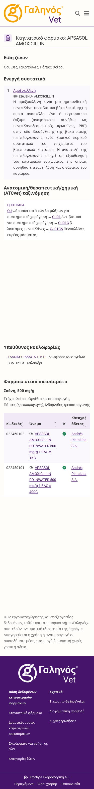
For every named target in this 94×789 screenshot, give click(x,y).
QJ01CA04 (15, 205)
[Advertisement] (47, 290)
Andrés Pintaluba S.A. (78, 440)
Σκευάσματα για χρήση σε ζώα (28, 746)
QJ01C (63, 223)
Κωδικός (14, 424)
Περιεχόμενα (24, 784)
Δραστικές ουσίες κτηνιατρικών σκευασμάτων (22, 728)
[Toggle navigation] (86, 13)
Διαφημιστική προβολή (67, 711)
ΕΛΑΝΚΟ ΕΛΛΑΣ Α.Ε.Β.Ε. (27, 357)
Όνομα (35, 424)
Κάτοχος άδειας (78, 421)
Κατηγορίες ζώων (22, 759)
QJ (9, 211)
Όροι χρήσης (47, 784)
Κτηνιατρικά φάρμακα (25, 713)
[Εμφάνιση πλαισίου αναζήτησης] (77, 13)
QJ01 (56, 217)
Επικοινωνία (70, 784)
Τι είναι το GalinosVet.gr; (67, 701)
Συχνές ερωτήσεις (63, 721)
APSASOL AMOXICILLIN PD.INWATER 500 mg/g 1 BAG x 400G (42, 480)
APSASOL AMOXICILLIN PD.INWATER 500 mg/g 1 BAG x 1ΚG (42, 446)
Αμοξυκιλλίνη (24, 90)
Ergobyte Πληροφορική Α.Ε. (50, 777)
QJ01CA (56, 229)
